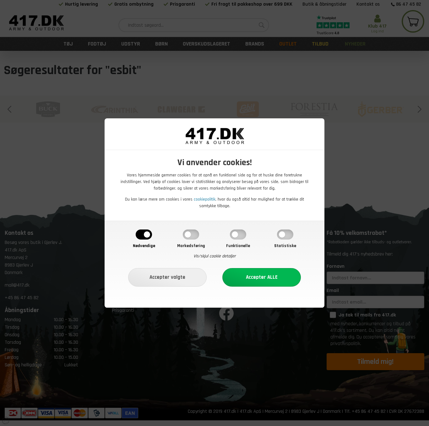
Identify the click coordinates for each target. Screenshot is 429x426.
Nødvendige (144, 246)
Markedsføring (191, 246)
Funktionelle (238, 246)
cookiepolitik (204, 199)
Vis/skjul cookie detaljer (214, 256)
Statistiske (285, 246)
